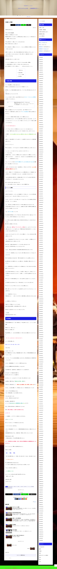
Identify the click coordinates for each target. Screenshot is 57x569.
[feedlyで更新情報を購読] (24, 499)
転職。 (40, 42)
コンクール (16, 486)
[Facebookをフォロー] (19, 499)
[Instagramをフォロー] (21, 499)
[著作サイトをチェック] (15, 499)
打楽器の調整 (20, 72)
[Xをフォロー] (17, 499)
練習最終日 (41, 46)
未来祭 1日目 (41, 27)
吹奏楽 (7, 486)
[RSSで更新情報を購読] (26, 499)
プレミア (23, 486)
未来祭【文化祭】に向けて (43, 31)
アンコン (13, 486)
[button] (28, 25)
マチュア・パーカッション (28, 486)
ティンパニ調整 (21, 74)
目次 (19, 70)
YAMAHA (10, 486)
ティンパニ (20, 486)
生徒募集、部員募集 (42, 29)
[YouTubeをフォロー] (22, 499)
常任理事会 (20, 76)
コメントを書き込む (21, 555)
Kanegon (43, 42)
